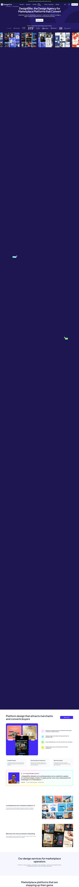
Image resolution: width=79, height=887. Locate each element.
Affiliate (57, 4)
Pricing (45, 4)
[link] (69, 4)
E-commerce (8, 6)
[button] (22, 4)
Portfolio (35, 4)
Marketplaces (16, 6)
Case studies (39, 4)
